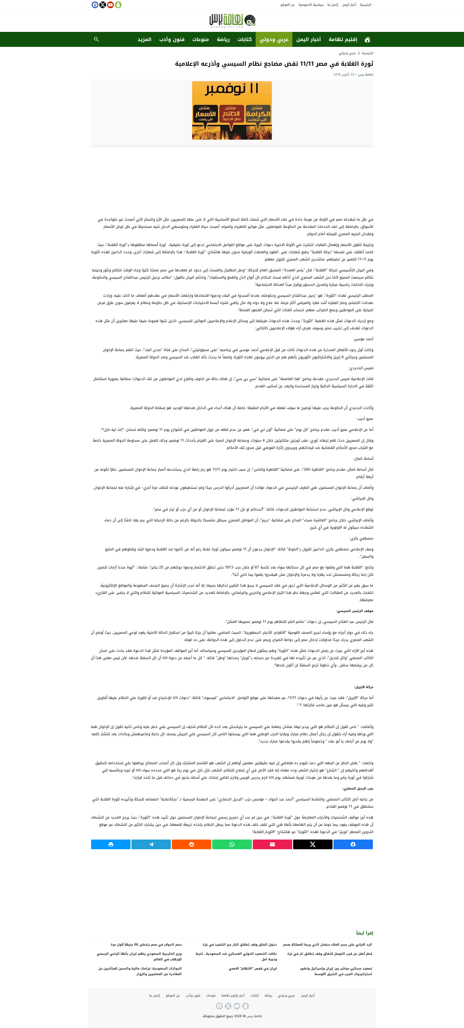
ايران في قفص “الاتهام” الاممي (253, 968)
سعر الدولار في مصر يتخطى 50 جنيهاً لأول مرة (146, 945)
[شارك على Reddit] (191, 844)
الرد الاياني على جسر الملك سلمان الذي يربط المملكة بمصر (327, 945)
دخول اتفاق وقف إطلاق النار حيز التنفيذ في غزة (240, 945)
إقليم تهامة (343, 39)
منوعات (200, 39)
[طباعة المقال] (110, 844)
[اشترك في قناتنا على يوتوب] (110, 4)
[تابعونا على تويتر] (102, 4)
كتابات (245, 39)
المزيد (145, 39)
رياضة (223, 39)
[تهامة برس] (232, 21)
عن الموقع (288, 5)
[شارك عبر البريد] (272, 844)
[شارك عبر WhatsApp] (231, 844)
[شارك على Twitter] (312, 844)
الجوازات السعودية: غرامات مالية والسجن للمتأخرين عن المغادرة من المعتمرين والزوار (140, 971)
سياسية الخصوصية (311, 5)
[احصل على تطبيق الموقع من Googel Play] (118, 4)
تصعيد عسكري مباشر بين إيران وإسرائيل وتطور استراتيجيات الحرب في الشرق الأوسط (336, 971)
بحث (96, 39)
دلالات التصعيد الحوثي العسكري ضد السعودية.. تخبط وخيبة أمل (236, 956)
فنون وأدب (172, 39)
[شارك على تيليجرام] (151, 844)
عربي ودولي (274, 39)
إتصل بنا (332, 5)
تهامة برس (365, 75)
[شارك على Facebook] (353, 844)
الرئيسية (365, 5)
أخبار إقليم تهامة (233, 995)
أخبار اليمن (349, 5)
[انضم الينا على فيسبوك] (94, 4)
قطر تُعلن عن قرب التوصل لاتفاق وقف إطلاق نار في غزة (329, 954)
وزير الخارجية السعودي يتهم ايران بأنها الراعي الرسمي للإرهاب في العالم (139, 956)
